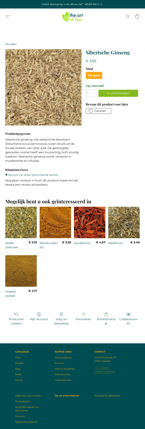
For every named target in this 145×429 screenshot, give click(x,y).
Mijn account (39, 319)
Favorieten (83, 319)
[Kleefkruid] (124, 222)
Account (59, 363)
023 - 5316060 (101, 368)
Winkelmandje (106, 321)
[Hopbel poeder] (21, 271)
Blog (17, 368)
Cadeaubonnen (128, 321)
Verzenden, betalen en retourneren (27, 409)
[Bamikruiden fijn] (55, 222)
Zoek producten (63, 357)
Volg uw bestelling (61, 321)
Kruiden (11, 44)
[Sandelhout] (89, 222)
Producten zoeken (16, 321)
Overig (18, 380)
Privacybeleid (22, 401)
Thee (17, 357)
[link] (94, 4)
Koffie (18, 374)
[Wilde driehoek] (21, 222)
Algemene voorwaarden (28, 395)
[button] (72, 16)
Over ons (20, 416)
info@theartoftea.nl (104, 371)
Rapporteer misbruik (26, 422)
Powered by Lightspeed (107, 395)
